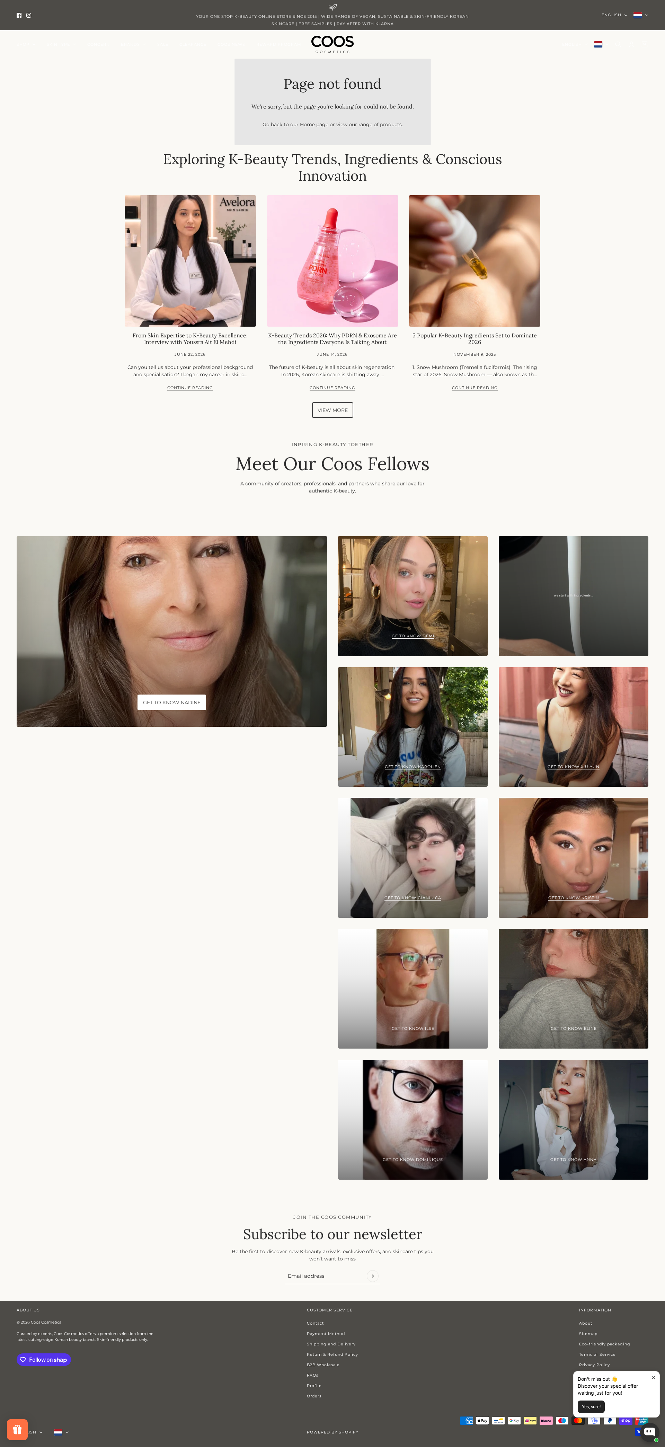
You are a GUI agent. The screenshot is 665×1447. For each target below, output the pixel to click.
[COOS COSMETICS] (332, 44)
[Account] (631, 44)
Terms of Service (597, 1354)
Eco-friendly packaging (604, 1344)
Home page (314, 124)
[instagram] (29, 15)
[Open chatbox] (649, 1432)
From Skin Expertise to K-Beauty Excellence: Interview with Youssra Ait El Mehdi (190, 338)
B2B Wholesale (323, 1364)
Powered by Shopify (332, 1432)
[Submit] (373, 1276)
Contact (315, 1323)
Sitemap (588, 1333)
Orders (314, 1396)
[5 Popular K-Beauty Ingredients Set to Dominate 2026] (474, 261)
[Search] (618, 44)
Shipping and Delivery (331, 1344)
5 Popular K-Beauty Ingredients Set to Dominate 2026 (475, 338)
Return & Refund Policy (332, 1354)
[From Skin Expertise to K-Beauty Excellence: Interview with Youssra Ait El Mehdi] (190, 261)
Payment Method (326, 1333)
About (585, 1323)
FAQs (312, 1375)
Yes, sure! (591, 1406)
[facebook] (19, 15)
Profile (314, 1385)
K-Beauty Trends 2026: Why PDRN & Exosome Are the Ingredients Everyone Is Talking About (332, 338)
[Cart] (644, 44)
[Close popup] (653, 1377)
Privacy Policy (594, 1364)
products (391, 124)
